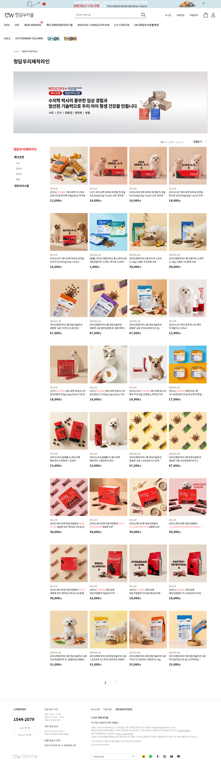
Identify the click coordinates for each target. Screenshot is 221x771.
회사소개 (95, 709)
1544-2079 (23, 719)
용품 (18, 179)
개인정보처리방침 (123, 709)
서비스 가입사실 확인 (124, 733)
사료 (18, 163)
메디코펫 (19, 157)
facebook (157, 756)
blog (178, 756)
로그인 (168, 15)
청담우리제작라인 (30, 51)
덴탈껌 (19, 168)
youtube (171, 756)
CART (206, 15)
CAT (17, 25)
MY (213, 15)
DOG (7, 25)
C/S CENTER (121, 25)
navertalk (150, 756)
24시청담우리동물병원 (146, 25)
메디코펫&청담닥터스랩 (59, 25)
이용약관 (107, 709)
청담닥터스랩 (21, 186)
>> (115, 682)
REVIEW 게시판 (24, 734)
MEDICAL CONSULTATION (93, 25)
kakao (143, 756)
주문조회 (194, 15)
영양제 (19, 173)
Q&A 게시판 (24, 727)
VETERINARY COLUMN (29, 38)
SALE (7, 38)
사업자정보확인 (184, 730)
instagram (164, 756)
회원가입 (180, 15)
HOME (16, 51)
